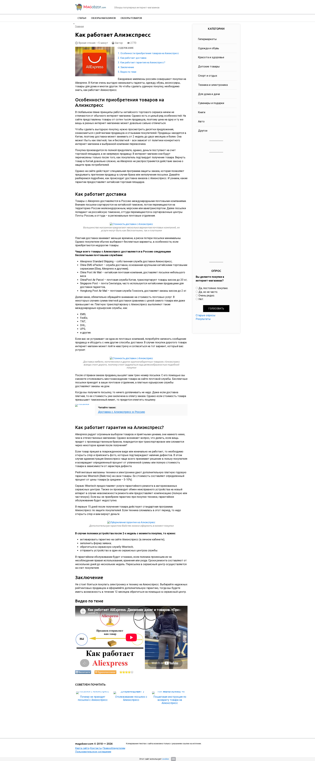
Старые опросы (205, 315)
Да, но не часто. (208, 291)
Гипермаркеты (207, 39)
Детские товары (209, 66)
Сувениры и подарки (211, 103)
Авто (201, 121)
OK (173, 759)
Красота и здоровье (211, 57)
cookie (165, 759)
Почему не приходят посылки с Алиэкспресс (93, 698)
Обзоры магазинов (103, 18)
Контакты (96, 748)
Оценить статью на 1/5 (121, 672)
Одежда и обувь (208, 48)
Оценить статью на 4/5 (129, 672)
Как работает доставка (133, 58)
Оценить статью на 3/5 (126, 672)
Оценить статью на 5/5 (132, 672)
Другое (202, 130)
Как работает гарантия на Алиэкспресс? (142, 62)
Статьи (82, 18)
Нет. (201, 299)
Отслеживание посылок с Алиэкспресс (131, 698)
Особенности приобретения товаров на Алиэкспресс (149, 53)
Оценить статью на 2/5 (123, 672)
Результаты (203, 319)
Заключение (127, 67)
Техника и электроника (213, 84)
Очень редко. (207, 295)
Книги (201, 112)
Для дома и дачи (209, 94)
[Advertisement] (216, 207)
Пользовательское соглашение (93, 751)
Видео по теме (128, 72)
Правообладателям (114, 748)
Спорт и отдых (207, 75)
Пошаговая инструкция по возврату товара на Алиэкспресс (169, 700)
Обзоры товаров (131, 18)
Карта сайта (82, 748)
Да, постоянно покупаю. (213, 288)
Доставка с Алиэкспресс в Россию (121, 412)
